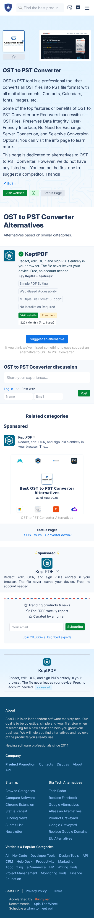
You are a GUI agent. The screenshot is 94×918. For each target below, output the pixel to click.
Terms (57, 891)
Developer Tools (43, 855)
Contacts (46, 764)
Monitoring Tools (54, 873)
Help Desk (24, 861)
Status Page (53, 193)
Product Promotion (20, 764)
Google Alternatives (64, 804)
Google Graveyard (63, 825)
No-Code (19, 855)
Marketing (65, 861)
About (77, 764)
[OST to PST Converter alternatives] (14, 41)
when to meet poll (40, 908)
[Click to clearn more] (47, 673)
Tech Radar (57, 791)
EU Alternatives (60, 838)
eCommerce (36, 867)
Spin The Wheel (45, 904)
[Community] (78, 8)
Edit (9, 183)
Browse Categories (20, 791)
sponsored (43, 687)
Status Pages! (16, 811)
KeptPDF (45, 571)
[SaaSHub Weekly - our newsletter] (70, 8)
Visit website (14, 193)
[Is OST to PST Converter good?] (34, 193)
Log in (9, 389)
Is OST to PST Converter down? (47, 535)
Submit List (14, 825)
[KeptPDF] (9, 255)
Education (13, 879)
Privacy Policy (36, 891)
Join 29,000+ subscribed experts (47, 637)
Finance (76, 873)
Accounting (14, 867)
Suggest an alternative (47, 339)
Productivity (45, 861)
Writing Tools (67, 867)
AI (7, 855)
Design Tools (69, 855)
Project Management (21, 873)
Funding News (16, 818)
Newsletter (13, 831)
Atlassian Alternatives (65, 811)
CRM (9, 861)
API (8, 770)
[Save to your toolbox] (14, 56)
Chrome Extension (19, 804)
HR (51, 867)
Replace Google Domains (68, 831)
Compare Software (20, 798)
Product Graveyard (63, 818)
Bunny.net (42, 899)
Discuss (63, 764)
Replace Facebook (63, 798)
